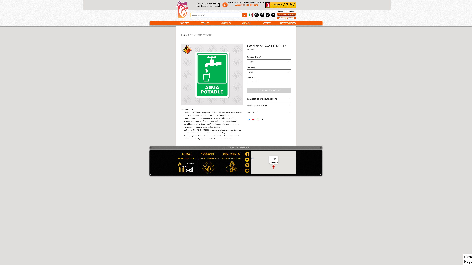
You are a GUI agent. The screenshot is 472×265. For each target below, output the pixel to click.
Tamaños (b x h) (254, 57)
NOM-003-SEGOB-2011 (214, 112)
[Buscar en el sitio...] (244, 15)
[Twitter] (247, 160)
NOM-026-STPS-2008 (200, 130)
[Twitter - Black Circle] (268, 15)
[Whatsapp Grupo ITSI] (256, 15)
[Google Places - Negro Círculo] (273, 15)
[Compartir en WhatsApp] (258, 119)
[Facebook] (247, 154)
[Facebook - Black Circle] (262, 15)
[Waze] (247, 171)
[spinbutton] (253, 82)
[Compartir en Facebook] (248, 119)
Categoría (251, 67)
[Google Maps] (247, 165)
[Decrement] (249, 82)
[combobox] (269, 61)
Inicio (183, 35)
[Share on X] (262, 119)
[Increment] (256, 82)
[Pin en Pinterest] (253, 119)
